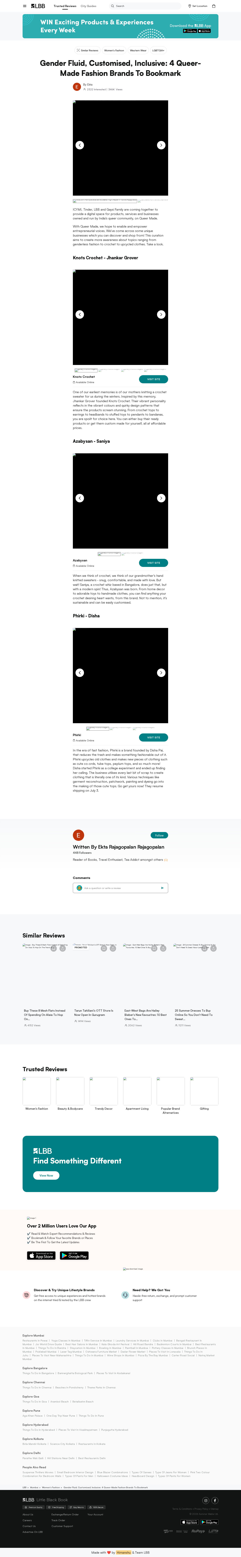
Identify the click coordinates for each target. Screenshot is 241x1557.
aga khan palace (33, 1415)
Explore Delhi (32, 1453)
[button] (198, 6)
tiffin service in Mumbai (98, 1340)
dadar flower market (133, 1351)
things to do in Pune (91, 1415)
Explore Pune (31, 1410)
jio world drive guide (48, 1344)
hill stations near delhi (61, 1458)
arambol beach (59, 1401)
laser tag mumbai (71, 1351)
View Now (46, 1175)
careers (27, 1520)
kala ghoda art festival (115, 1344)
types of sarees (142, 1472)
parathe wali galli (33, 1458)
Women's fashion (51, 1487)
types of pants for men (79, 1475)
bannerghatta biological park (75, 1373)
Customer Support (62, 1526)
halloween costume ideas (112, 1475)
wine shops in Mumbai (120, 1355)
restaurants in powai (35, 1340)
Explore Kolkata (33, 1439)
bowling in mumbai (110, 1347)
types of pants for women (174, 1475)
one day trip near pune (60, 1415)
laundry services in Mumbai (132, 1340)
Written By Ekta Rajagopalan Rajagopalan (118, 847)
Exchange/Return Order (65, 1514)
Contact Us (29, 1526)
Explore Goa (31, 1396)
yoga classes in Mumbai (65, 1340)
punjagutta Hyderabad (114, 1429)
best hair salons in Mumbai (81, 1344)
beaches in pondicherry (69, 1387)
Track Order (58, 1520)
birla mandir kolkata (34, 1443)
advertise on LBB (33, 1531)
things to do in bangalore (38, 1373)
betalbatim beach (83, 1401)
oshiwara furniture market (101, 1351)
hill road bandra (143, 1344)
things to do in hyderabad (39, 1429)
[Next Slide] (161, 145)
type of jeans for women (170, 1472)
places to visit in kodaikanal (113, 1373)
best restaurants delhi (92, 1458)
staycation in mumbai (82, 1347)
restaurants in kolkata (92, 1443)
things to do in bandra (52, 1347)
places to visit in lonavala (164, 1351)
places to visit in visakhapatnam (78, 1429)
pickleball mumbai (45, 1351)
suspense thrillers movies (38, 1472)
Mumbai (34, 1487)
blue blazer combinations (112, 1472)
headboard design (143, 1475)
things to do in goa (35, 1401)
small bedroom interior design (75, 1472)
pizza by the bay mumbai (153, 1355)
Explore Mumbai (33, 1335)
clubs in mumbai (162, 1340)
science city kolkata (62, 1443)
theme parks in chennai (101, 1387)
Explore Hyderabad (35, 1424)
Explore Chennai (34, 1382)
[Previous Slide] (80, 145)
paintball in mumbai (136, 1347)
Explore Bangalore (35, 1368)
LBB (24, 1487)
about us (28, 1514)
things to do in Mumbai (89, 1355)
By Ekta (87, 84)
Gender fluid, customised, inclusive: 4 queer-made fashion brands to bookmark (106, 1487)
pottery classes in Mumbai (167, 1347)
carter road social (183, 1355)
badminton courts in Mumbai (174, 1344)
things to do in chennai (37, 1387)
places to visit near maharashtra (51, 1355)
